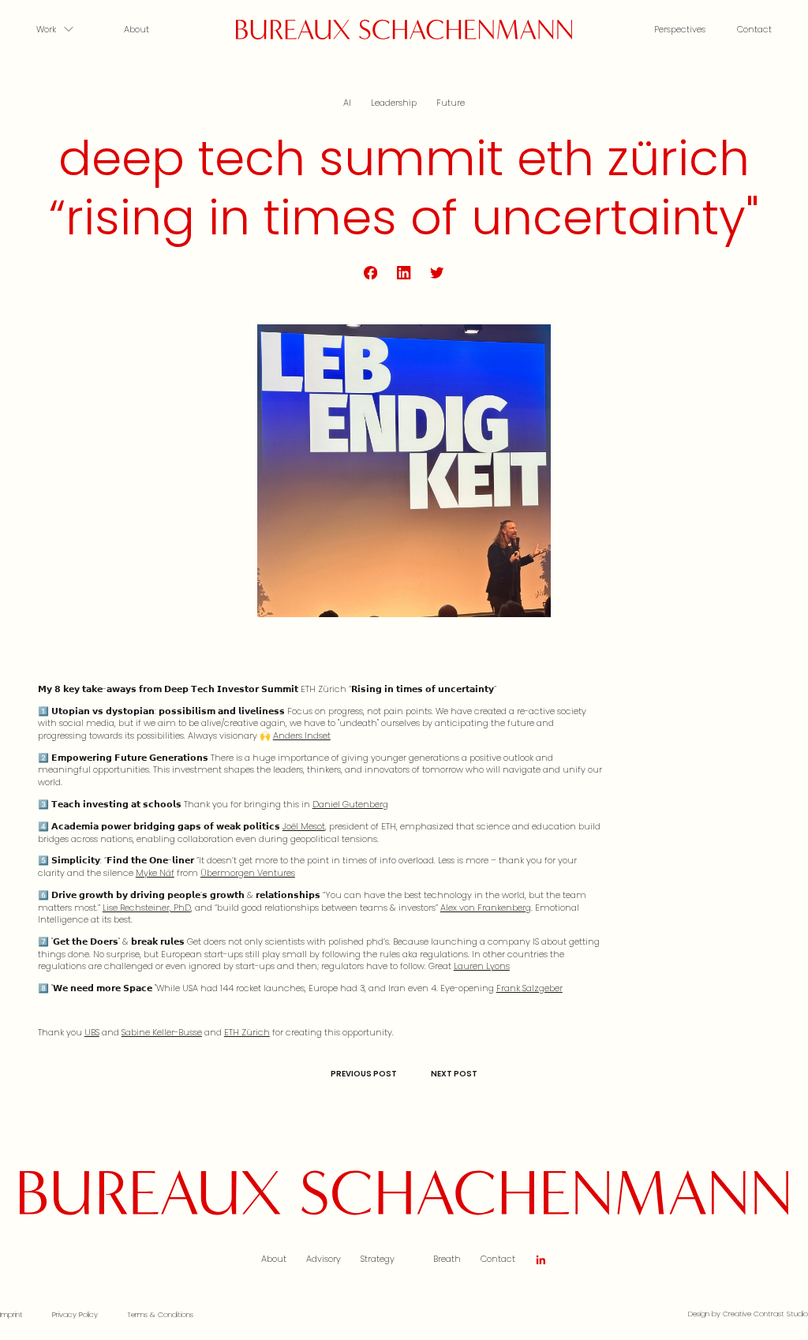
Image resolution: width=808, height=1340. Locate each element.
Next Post (454, 1074)
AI (347, 102)
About (136, 29)
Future (450, 102)
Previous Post (364, 1074)
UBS (91, 1032)
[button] (64, 29)
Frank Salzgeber (529, 988)
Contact (754, 29)
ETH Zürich (247, 1032)
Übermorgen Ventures (247, 873)
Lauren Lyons (482, 966)
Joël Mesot (303, 826)
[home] (404, 29)
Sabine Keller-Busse (162, 1032)
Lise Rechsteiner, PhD (147, 907)
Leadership (394, 102)
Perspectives (679, 29)
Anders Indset (302, 735)
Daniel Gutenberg (350, 804)
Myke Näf (155, 873)
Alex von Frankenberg (485, 907)
